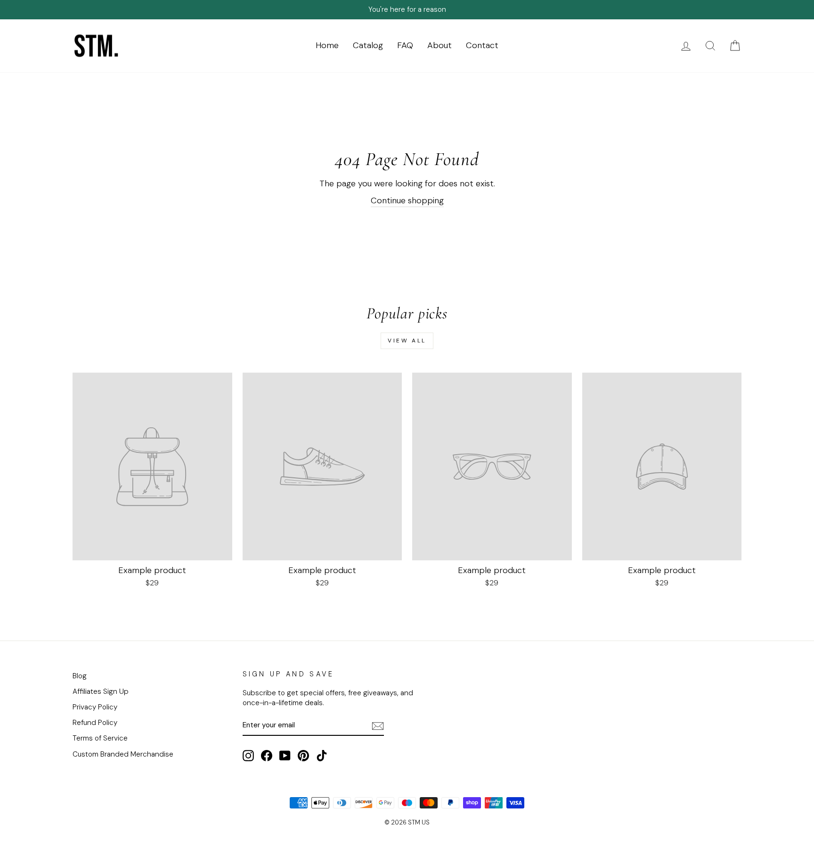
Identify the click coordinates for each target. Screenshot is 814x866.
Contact (482, 45)
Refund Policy (95, 722)
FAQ (405, 45)
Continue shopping (407, 200)
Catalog (368, 45)
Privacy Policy (95, 707)
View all (407, 340)
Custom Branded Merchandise (123, 754)
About (439, 45)
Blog (80, 676)
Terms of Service (100, 738)
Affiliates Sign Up (101, 691)
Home (327, 45)
